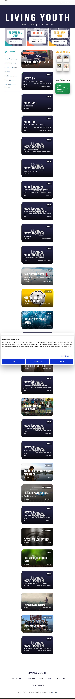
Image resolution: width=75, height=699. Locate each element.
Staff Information (10, 76)
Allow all (61, 361)
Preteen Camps (10, 63)
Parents (7, 72)
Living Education (61, 678)
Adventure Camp (11, 67)
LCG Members (30, 678)
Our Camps (49, 24)
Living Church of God (45, 678)
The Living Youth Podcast (10, 86)
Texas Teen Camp (11, 59)
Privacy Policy (52, 692)
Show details (65, 356)
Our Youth (41, 24)
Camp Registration (16, 678)
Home (24, 24)
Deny (13, 361)
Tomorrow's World (38, 685)
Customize (36, 361)
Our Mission (31, 24)
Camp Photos (9, 80)
